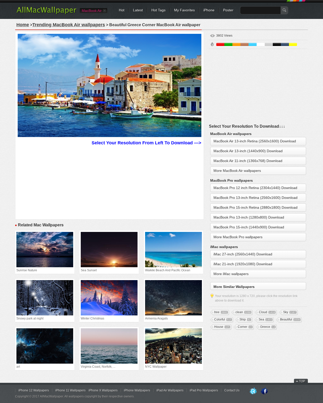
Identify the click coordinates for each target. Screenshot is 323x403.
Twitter (253, 391)
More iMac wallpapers (231, 274)
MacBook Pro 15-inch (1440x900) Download (248, 227)
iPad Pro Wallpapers (204, 390)
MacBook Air (92, 11)
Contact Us (231, 390)
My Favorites (184, 10)
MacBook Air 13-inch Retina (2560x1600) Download (254, 141)
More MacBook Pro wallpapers (237, 237)
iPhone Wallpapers (137, 390)
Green (228, 44)
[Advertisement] (109, 181)
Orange (236, 44)
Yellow (293, 44)
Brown (244, 44)
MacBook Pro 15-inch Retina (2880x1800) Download (255, 207)
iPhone (208, 10)
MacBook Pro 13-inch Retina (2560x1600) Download (255, 198)
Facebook (264, 391)
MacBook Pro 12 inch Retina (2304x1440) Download (255, 188)
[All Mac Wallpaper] (46, 14)
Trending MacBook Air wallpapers (68, 24)
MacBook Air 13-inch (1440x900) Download (248, 151)
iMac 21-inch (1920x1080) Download (242, 264)
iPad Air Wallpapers (169, 390)
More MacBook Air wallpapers (237, 171)
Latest (138, 10)
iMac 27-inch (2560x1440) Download (242, 254)
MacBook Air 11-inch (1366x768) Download (247, 161)
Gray (269, 44)
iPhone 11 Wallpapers (70, 390)
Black (277, 44)
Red (220, 44)
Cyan (285, 44)
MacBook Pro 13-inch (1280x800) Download (248, 217)
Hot (121, 10)
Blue (253, 44)
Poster (228, 10)
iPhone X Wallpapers (103, 390)
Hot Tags (158, 10)
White (261, 44)
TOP (302, 381)
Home (22, 24)
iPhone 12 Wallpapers (33, 390)
